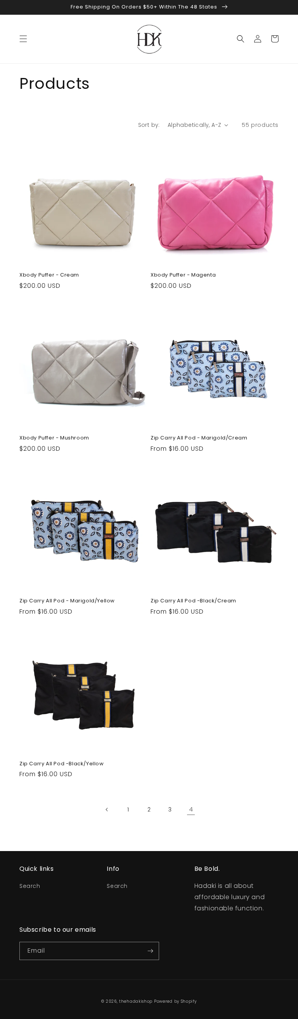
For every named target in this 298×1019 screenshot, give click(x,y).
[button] (23, 38)
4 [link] (191, 809)
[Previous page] (107, 809)
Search (29, 886)
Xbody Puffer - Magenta (183, 275)
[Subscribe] (150, 951)
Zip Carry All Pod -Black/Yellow (61, 764)
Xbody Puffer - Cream (49, 275)
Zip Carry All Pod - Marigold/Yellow (67, 601)
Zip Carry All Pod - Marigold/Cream (199, 438)
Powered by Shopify (175, 1001)
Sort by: (149, 125)
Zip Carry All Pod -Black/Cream (193, 601)
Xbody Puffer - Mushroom (54, 438)
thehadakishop (135, 1001)
